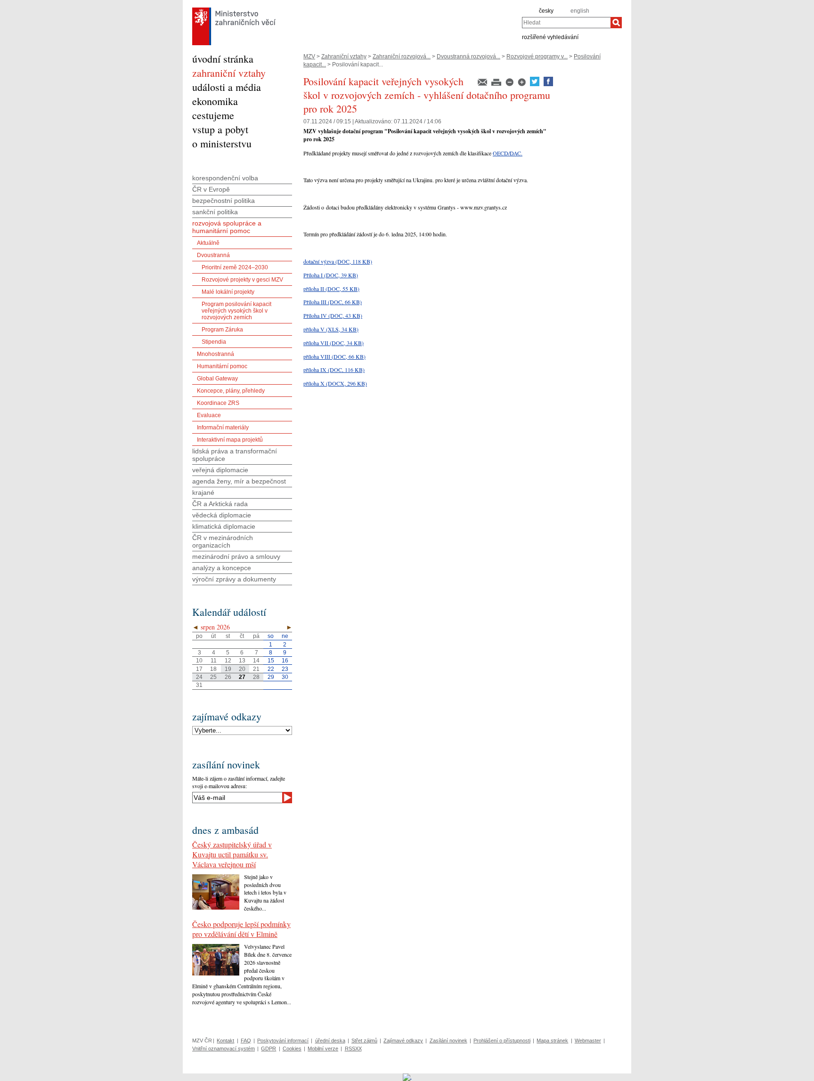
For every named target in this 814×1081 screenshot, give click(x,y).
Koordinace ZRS (218, 403)
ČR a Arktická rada (220, 504)
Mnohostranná (215, 354)
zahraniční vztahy (229, 73)
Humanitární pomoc (222, 366)
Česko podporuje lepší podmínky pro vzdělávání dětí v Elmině (241, 929)
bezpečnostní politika (223, 200)
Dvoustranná (213, 255)
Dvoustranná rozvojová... (468, 56)
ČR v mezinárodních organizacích (222, 541)
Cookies (292, 1048)
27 (242, 677)
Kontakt (225, 1040)
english (579, 11)
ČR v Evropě (211, 189)
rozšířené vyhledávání (550, 37)
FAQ (246, 1040)
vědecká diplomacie (221, 515)
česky (546, 11)
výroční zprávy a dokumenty (234, 579)
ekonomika (215, 101)
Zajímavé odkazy (403, 1040)
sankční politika (215, 212)
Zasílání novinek (448, 1040)
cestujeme (213, 115)
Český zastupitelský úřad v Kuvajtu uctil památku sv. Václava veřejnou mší (232, 854)
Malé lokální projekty (228, 292)
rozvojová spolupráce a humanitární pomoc (226, 226)
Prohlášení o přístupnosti (501, 1040)
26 (228, 677)
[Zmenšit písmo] (510, 84)
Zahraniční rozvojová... (402, 56)
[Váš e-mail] (237, 797)
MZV (309, 56)
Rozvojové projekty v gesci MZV (242, 279)
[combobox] (566, 22)
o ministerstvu (222, 143)
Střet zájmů (364, 1040)
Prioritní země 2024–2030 (235, 267)
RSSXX (353, 1048)
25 (213, 677)
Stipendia (214, 342)
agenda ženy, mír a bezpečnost (239, 481)
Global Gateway (217, 378)
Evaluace (209, 415)
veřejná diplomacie (220, 470)
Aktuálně (208, 243)
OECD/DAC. (507, 153)
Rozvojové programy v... (537, 56)
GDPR (268, 1048)
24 (199, 677)
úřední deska (330, 1040)
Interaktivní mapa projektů (230, 439)
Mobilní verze (323, 1048)
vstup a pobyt (220, 129)
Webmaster (588, 1040)
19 (228, 669)
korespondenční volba (225, 178)
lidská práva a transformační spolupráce (234, 454)
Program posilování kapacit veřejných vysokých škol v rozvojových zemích (236, 311)
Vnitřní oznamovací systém (223, 1048)
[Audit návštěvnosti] (407, 1076)
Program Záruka (222, 329)
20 (242, 669)
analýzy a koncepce (221, 568)
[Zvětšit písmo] (522, 84)
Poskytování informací (283, 1040)
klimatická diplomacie (223, 526)
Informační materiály (223, 427)
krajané (203, 492)
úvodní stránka (222, 58)
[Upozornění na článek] (483, 84)
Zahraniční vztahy (343, 56)
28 (256, 677)
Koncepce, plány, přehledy (231, 390)
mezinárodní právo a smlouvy (236, 556)
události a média (226, 87)
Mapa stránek (552, 1040)
